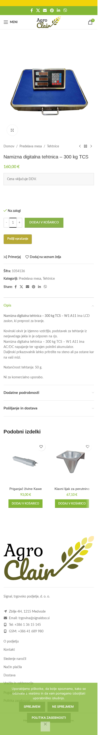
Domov (9, 146)
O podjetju (11, 641)
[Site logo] (49, 22)
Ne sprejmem (63, 706)
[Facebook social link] (32, 10)
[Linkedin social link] (58, 10)
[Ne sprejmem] (45, 726)
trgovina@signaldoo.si (34, 618)
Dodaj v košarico (44, 222)
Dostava (10, 675)
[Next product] (91, 146)
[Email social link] (45, 10)
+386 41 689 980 (30, 631)
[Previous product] (80, 146)
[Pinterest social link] (51, 10)
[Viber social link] (65, 10)
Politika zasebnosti (49, 717)
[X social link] (38, 10)
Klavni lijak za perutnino (71, 489)
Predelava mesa (30, 146)
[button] (25, 503)
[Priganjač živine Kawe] (26, 462)
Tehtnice (53, 146)
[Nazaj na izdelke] (85, 146)
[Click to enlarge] (12, 130)
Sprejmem (32, 706)
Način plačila (13, 667)
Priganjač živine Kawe (25, 489)
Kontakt (9, 649)
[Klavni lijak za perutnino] (72, 462)
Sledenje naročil (15, 659)
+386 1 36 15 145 (28, 624)
